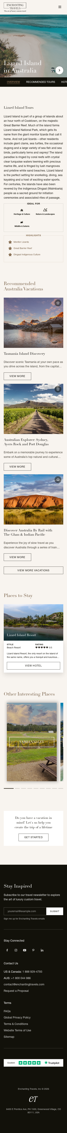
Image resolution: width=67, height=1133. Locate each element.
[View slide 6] (42, 788)
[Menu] (59, 7)
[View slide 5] (36, 788)
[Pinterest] (33, 950)
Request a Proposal (16, 991)
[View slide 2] (17, 788)
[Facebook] (7, 950)
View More (17, 376)
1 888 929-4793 (32, 971)
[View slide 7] (48, 788)
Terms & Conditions (16, 1024)
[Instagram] (15, 950)
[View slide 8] (54, 788)
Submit (54, 911)
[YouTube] (24, 950)
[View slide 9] (60, 788)
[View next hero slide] (59, 70)
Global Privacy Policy (17, 1017)
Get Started (33, 837)
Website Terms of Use (17, 1030)
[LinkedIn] (42, 950)
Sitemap (9, 1037)
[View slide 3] (23, 788)
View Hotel (33, 665)
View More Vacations (33, 570)
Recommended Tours (40, 81)
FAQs (7, 1011)
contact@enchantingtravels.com (24, 984)
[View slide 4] (29, 788)
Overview (13, 81)
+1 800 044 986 (21, 978)
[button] (58, 303)
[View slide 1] (9, 788)
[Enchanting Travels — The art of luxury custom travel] (15, 7)
